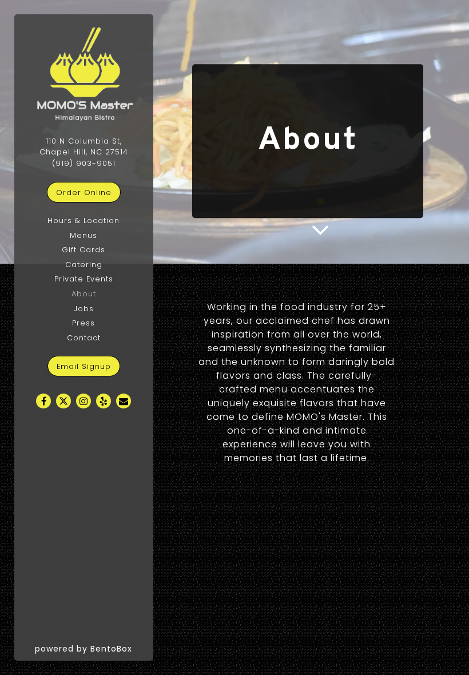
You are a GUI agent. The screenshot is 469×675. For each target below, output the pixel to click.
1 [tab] (320, 202)
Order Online (88, 192)
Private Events (83, 279)
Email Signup (84, 366)
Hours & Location (83, 220)
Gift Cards (83, 250)
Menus (83, 235)
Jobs (84, 308)
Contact (84, 338)
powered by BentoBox (94, 648)
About (83, 294)
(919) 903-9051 (84, 163)
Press (83, 323)
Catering (83, 264)
